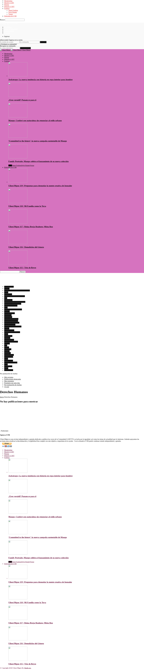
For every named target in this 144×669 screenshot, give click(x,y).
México (6, 328)
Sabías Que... (8, 357)
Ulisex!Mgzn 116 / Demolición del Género (26, 247)
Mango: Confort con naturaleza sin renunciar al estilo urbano (35, 120)
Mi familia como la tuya (12, 332)
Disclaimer (7, 27)
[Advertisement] (38, 279)
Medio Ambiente (9, 324)
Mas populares (9, 381)
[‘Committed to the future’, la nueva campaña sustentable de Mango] (17, 137)
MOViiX (7, 338)
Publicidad (7, 349)
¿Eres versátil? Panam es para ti (22, 100)
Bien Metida (8, 300)
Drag (6, 307)
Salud (6, 359)
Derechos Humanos (10, 306)
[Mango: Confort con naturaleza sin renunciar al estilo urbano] (17, 117)
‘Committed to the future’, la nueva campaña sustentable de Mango (37, 141)
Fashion (6, 8)
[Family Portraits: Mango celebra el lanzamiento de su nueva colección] (17, 158)
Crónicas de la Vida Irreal (12, 304)
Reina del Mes (9, 355)
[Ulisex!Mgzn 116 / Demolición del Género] (17, 243)
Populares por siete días (12, 383)
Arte (5, 298)
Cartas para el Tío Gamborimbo (14, 302)
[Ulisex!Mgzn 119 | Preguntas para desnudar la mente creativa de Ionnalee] (17, 182)
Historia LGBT (9, 6)
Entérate (7, 311)
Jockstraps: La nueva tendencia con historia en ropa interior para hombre (40, 79)
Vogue (10, 14)
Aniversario (8, 294)
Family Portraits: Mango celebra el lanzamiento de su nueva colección (38, 161)
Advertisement (9, 31)
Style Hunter (12, 12)
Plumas (6, 5)
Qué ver (7, 351)
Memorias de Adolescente (12, 326)
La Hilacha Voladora (11, 321)
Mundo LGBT (9, 3)
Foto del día (8, 317)
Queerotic (7, 353)
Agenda (6, 288)
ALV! (6, 292)
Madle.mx (27, 668)
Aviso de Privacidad (11, 29)
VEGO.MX (8, 366)
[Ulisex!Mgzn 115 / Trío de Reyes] (17, 264)
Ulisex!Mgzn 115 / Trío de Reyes (22, 268)
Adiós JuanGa (9, 287)
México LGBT (9, 330)
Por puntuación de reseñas (13, 385)
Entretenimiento (9, 313)
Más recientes (8, 377)
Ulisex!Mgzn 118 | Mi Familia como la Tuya (27, 206)
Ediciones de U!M (10, 16)
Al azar (6, 387)
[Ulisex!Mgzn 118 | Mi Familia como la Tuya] (17, 202)
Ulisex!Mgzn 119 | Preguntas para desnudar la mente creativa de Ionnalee (40, 186)
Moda (6, 334)
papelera (7, 343)
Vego (6, 364)
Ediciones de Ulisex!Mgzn (13, 309)
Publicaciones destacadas (12, 379)
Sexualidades (8, 361)
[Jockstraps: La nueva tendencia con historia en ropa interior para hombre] (17, 76)
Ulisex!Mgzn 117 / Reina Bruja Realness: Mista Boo (30, 227)
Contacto (7, 33)
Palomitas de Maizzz (11, 342)
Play (5, 345)
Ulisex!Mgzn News (10, 362)
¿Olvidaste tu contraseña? (8, 44)
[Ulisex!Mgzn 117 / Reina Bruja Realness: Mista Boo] (17, 223)
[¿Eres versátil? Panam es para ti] (17, 96)
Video (6, 368)
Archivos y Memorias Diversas (14, 296)
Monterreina (8, 1)
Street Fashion (13, 10)
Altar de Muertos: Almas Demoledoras (17, 290)
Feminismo (8, 315)
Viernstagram (8, 370)
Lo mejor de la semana (11, 323)
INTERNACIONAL (11, 319)
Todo (10, 165)
